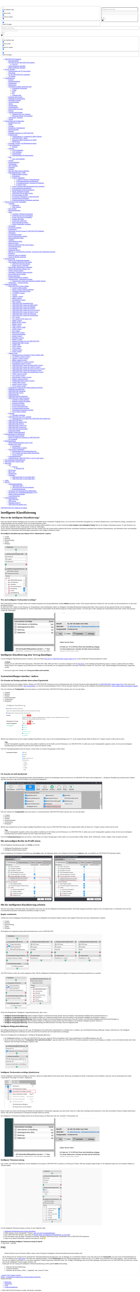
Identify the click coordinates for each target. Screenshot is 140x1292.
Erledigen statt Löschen (15, 97)
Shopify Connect (17, 339)
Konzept (11, 80)
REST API (11, 472)
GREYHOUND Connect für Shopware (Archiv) (27, 370)
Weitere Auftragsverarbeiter (16, 494)
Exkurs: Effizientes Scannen (20, 191)
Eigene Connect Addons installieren (23, 289)
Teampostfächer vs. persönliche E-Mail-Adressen (27, 136)
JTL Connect (16, 317)
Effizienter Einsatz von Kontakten (22, 116)
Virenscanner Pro (13, 394)
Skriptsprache (12, 473)
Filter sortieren (16, 207)
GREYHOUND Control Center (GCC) (65, 659)
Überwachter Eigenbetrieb (16, 449)
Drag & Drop (12, 209)
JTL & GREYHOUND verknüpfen (19, 74)
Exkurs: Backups (17, 454)
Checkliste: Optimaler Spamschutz (22, 214)
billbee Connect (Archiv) (19, 360)
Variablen (11, 239)
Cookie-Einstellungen (11, 1287)
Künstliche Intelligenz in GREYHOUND (20, 133)
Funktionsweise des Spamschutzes (22, 215)
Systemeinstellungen (14, 456)
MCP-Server (12, 470)
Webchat (14, 147)
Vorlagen (11, 169)
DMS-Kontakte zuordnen (20, 174)
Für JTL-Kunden (10, 69)
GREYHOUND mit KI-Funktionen (23, 487)
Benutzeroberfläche (14, 81)
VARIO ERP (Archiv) (19, 382)
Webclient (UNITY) (14, 503)
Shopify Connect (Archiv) (20, 379)
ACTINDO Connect (18, 293)
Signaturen (11, 167)
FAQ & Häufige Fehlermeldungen (15, 460)
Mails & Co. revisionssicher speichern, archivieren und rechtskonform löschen (31, 252)
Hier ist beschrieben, (30, 686)
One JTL (15, 64)
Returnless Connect (18, 338)
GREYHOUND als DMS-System (22, 193)
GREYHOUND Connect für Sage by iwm (25, 312)
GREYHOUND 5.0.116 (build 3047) (23, 477)
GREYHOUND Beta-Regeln (21, 264)
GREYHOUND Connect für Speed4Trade (25, 315)
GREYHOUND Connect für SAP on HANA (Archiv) (28, 368)
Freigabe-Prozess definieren (20, 198)
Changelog (11, 475)
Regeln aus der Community (20, 265)
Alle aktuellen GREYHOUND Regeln (20, 262)
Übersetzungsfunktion (18, 334)
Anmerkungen (12, 105)
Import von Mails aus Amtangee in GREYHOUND (24, 437)
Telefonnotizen (16, 154)
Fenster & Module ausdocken (17, 257)
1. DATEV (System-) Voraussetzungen (27, 179)
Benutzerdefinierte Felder (16, 238)
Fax (13, 93)
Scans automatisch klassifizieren (21, 188)
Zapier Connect (17, 351)
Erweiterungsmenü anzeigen (20, 408)
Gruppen (11, 126)
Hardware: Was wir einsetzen (17, 255)
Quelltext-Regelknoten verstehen (18, 277)
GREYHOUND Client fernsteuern (18, 398)
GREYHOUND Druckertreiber (18, 429)
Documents (11, 73)
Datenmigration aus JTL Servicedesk (19, 71)
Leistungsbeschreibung (15, 484)
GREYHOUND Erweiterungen (18, 396)
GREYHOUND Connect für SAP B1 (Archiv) (26, 367)
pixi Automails (12, 439)
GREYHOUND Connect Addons (18, 286)
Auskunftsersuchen (14, 496)
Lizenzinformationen (11, 497)
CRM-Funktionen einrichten (16, 66)
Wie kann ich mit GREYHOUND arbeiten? (21, 62)
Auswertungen (12, 248)
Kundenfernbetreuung (18, 489)
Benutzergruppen (13, 129)
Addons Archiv (13, 353)
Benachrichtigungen (14, 210)
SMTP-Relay (16, 141)
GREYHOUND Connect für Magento (23, 307)
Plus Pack (47, 659)
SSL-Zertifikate (13, 166)
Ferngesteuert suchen (18, 405)
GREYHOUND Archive (16, 393)
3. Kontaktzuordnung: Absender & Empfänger (30, 183)
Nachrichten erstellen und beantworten (20, 86)
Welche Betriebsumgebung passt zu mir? (20, 442)
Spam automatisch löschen (20, 222)
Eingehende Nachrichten (19, 88)
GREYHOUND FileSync (16, 424)
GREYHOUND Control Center (14, 461)
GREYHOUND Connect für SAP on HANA (26, 310)
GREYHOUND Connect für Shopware (24, 313)
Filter (10, 157)
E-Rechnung (16, 176)
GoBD (7, 480)
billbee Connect (17, 298)
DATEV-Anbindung (18, 178)
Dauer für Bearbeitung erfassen (17, 236)
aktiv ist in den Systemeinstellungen (44, 1233)
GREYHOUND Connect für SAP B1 (23, 308)
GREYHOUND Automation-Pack (22, 303)
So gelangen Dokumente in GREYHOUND (25, 196)
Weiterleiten (12, 233)
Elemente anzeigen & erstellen (21, 401)
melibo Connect (17, 320)
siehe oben (22, 1258)
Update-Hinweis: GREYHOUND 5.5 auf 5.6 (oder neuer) (26, 458)
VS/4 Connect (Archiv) (19, 386)
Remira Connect (17, 336)
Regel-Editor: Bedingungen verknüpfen (20, 267)
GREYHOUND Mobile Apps (17, 504)
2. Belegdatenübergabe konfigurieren (27, 181)
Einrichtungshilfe (13, 61)
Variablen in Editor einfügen (20, 399)
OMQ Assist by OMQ (19, 327)
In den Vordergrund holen (20, 406)
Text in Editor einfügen (19, 411)
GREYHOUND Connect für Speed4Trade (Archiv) (28, 372)
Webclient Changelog (18, 415)
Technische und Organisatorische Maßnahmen (22, 491)
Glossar (10, 119)
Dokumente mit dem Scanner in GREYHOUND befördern (26, 231)
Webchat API (20, 468)
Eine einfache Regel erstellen (17, 274)
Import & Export (13, 243)
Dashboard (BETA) (14, 250)
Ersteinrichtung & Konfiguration (14, 121)
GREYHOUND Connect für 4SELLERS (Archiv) (27, 365)
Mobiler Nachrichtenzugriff (16, 432)
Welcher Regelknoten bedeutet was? (19, 269)
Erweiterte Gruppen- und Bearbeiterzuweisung (22, 143)
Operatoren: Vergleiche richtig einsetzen (20, 272)
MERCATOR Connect (19, 322)
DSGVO (7, 482)
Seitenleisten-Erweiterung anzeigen (22, 410)
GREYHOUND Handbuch (13, 59)
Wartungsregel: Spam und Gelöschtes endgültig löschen (29, 281)
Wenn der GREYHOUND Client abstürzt (21, 245)
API (9, 465)
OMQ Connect (16, 325)
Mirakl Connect (17, 324)
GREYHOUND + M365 (19, 138)
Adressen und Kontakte (15, 112)
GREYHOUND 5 (17, 485)
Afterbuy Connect (17, 296)
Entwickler (8, 463)
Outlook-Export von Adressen (21, 114)
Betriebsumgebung (10, 441)
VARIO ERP (16, 344)
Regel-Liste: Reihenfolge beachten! (19, 260)
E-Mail (14, 90)
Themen (10, 160)
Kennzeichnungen (13, 162)
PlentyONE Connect (18, 332)
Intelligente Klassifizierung (16, 389)
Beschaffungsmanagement (16, 436)
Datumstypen (12, 85)
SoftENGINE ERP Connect (20, 343)
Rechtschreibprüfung (14, 246)
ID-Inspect (11, 253)
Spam (10, 212)
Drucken (11, 111)
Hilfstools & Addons (11, 284)
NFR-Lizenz (12, 501)
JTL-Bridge (11, 76)
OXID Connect (17, 329)
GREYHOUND (13, 499)
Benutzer (11, 131)
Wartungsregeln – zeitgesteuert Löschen (20, 279)
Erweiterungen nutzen (15, 234)
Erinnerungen (12, 229)
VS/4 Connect (16, 348)
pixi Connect (16, 331)
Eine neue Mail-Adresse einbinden (18, 171)
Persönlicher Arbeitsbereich (16, 128)
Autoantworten (16, 95)
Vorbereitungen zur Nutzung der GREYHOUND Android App (31, 418)
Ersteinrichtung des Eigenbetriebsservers (24, 451)
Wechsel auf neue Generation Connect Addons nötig (28, 355)
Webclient (11, 413)
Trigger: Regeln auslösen (15, 270)
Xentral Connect (17, 350)
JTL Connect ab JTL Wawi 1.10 (22, 319)
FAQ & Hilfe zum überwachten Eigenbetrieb (25, 453)
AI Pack (14, 295)
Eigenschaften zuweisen (15, 109)
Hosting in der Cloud (14, 444)
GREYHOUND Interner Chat (17, 422)
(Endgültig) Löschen (14, 100)
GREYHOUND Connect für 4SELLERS (24, 305)
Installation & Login (14, 123)
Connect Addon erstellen (19, 288)
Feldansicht (15, 205)
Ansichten (11, 203)
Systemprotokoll (13, 107)
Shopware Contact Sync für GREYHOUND (25, 341)
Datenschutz (8, 1283)
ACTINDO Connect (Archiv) (21, 356)
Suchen (10, 104)
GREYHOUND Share (15, 420)
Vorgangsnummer (13, 102)
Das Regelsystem (10, 258)
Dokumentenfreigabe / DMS (17, 172)
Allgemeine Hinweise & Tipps (21, 291)
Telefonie (11, 148)
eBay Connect (16, 301)
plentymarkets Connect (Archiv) (22, 377)
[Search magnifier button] (103, 18)
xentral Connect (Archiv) (19, 384)
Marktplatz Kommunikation (16, 98)
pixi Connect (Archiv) (18, 375)
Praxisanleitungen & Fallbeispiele (15, 434)
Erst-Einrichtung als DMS (20, 195)
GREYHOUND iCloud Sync (17, 427)
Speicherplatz (16, 446)
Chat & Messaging (14, 145)
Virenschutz (12, 226)
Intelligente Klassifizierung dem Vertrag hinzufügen (20, 1231)
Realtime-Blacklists (18, 219)
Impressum (8, 1282)
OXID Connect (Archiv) (19, 374)
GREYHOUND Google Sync (17, 425)
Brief (13, 92)
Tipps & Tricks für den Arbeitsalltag (15, 202)
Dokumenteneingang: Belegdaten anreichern (25, 200)
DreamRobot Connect (18, 300)
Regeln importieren (14, 276)
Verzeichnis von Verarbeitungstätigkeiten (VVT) (22, 492)
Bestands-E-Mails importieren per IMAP (24, 140)
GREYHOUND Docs (7, 508)
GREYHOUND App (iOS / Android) (19, 417)
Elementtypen (12, 83)
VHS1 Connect (17, 346)
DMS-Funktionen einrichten (16, 68)
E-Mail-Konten (13, 135)
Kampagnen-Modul (14, 430)
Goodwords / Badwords (19, 221)
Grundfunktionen (10, 78)
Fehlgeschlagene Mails (15, 241)
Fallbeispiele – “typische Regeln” (18, 282)
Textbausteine (12, 164)
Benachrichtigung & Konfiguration (22, 155)
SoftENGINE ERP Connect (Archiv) (23, 381)
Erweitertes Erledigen (14, 227)
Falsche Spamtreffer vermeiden (21, 224)
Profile (10, 124)
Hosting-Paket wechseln (19, 448)
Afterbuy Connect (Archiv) (20, 358)
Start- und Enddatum (18, 159)
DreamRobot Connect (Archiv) (21, 363)
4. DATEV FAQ (21, 184)
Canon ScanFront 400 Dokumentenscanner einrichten (28, 186)
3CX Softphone (17, 152)
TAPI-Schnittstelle (17, 150)
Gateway (15, 467)
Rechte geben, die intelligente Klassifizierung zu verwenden (52, 1235)
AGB (6, 1285)
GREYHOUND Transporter (17, 391)
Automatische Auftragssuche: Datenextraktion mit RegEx (25, 387)
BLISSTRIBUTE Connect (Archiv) (23, 362)
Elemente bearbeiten (18, 403)
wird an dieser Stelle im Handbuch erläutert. (125, 686)
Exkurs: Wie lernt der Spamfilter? (22, 217)
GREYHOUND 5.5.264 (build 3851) (23, 479)
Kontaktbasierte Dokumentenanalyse (23, 190)
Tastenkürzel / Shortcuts (15, 117)
